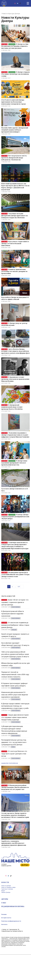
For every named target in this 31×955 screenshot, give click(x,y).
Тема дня (14, 629)
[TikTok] (20, 3)
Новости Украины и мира (8, 887)
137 (19, 587)
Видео (3, 890)
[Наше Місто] (4, 3)
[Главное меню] (28, 3)
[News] (17, 3)
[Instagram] (15, 3)
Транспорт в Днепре (7, 889)
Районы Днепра (5, 892)
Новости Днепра (16, 607)
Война (13, 747)
